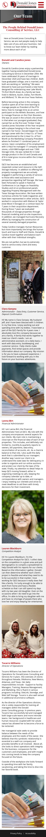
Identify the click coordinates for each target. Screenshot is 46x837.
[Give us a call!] (5, 5)
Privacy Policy (16, 833)
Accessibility (30, 833)
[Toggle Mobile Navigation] (41, 5)
